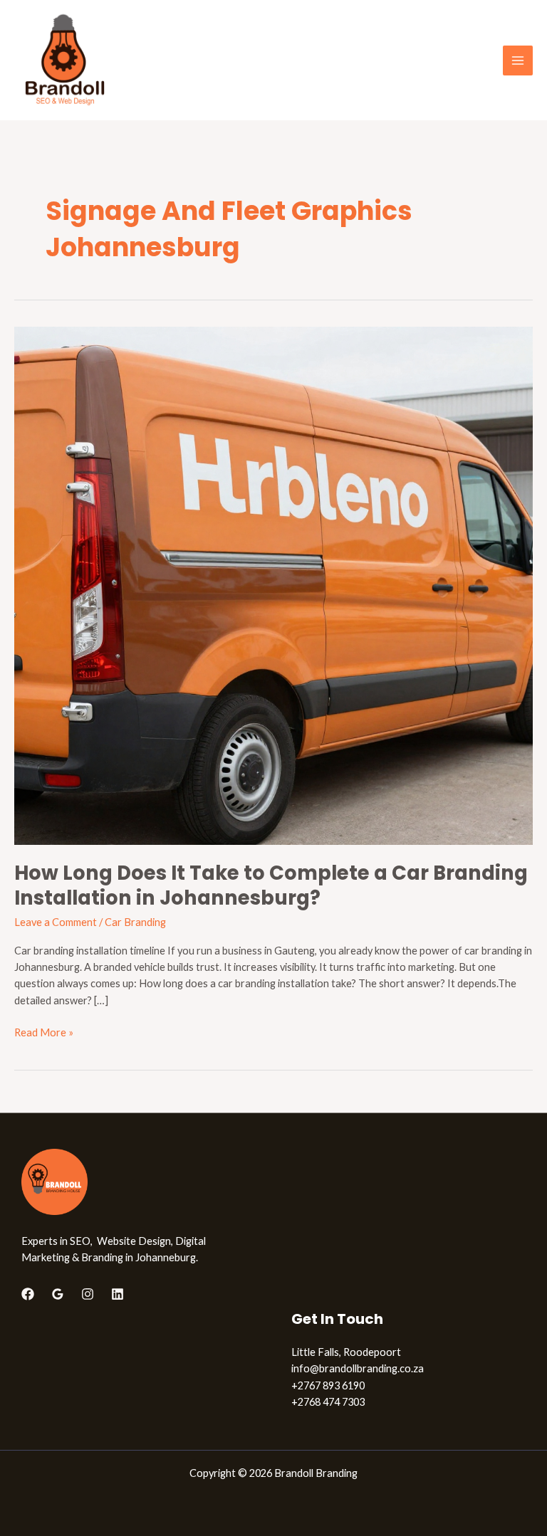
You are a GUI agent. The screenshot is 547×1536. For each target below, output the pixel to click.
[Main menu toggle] (518, 60)
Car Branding (135, 922)
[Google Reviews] (57, 1294)
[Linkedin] (117, 1294)
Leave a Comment (55, 922)
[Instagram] (87, 1294)
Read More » (43, 1031)
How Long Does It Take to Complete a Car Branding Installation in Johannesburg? (271, 885)
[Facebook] (27, 1294)
